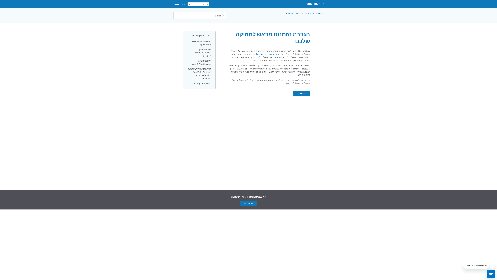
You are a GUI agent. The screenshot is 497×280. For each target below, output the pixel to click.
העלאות (298, 13)
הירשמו (176, 4)
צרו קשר (250, 203)
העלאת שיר (289, 13)
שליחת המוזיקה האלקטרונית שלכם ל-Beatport (202, 52)
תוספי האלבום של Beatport (268, 54)
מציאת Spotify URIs (202, 83)
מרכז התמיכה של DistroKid (314, 13)
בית (183, 4)
